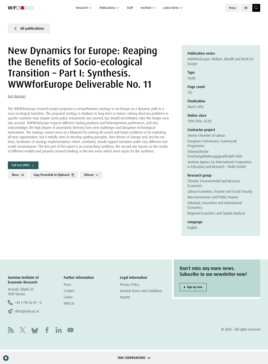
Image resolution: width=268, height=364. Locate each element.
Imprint (125, 297)
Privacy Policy (129, 284)
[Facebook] (47, 330)
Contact (69, 291)
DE (245, 8)
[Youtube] (70, 330)
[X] (23, 330)
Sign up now (194, 287)
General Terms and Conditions (141, 291)
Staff (130, 8)
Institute (146, 8)
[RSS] (11, 330)
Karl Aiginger (17, 96)
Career (68, 297)
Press (232, 8)
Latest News (171, 8)
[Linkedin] (59, 330)
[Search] (256, 8)
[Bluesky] (34, 330)
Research (82, 8)
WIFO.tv (69, 303)
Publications (107, 8)
